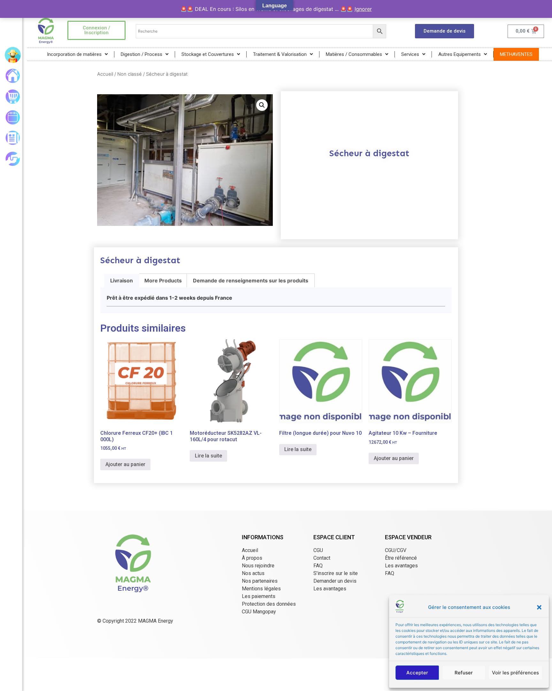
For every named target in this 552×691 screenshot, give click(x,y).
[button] (539, 607)
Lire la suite (208, 456)
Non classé (129, 74)
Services (410, 54)
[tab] (121, 280)
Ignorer (363, 9)
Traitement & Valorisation (280, 54)
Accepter (417, 673)
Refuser (464, 673)
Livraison (121, 280)
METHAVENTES (516, 54)
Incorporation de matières (74, 54)
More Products (163, 280)
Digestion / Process (141, 54)
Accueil (105, 74)
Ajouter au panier (125, 464)
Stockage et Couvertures (207, 54)
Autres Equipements (459, 54)
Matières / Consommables (354, 54)
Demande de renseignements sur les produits (250, 280)
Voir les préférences (515, 673)
